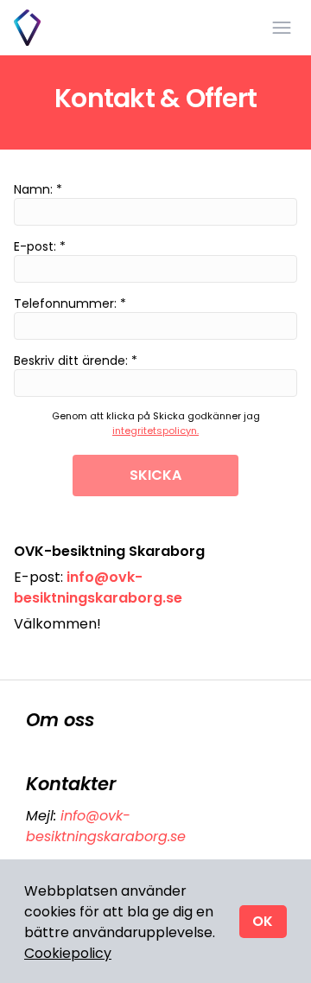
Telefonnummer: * (70, 303)
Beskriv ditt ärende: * (75, 360)
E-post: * (40, 246)
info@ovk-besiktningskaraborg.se (106, 826)
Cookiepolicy (67, 953)
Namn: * (38, 189)
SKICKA (155, 475)
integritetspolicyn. (155, 430)
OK (262, 921)
